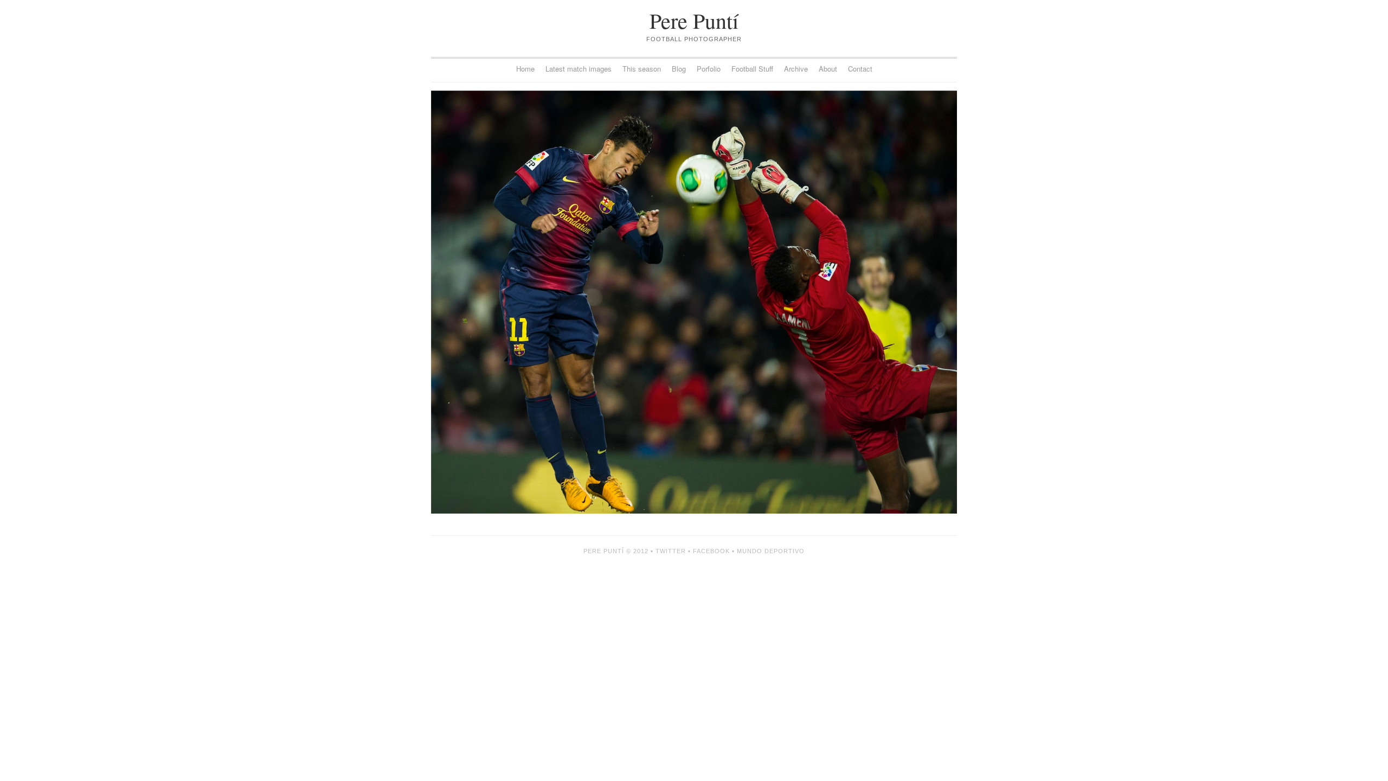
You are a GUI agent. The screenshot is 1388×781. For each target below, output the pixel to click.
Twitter (671, 551)
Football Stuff (752, 68)
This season (641, 68)
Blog (679, 68)
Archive (796, 68)
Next (825, 302)
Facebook (711, 551)
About (828, 68)
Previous (562, 302)
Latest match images (578, 68)
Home (525, 68)
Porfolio (709, 68)
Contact (860, 68)
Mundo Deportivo (771, 551)
